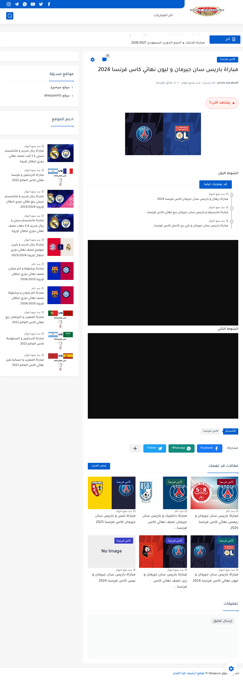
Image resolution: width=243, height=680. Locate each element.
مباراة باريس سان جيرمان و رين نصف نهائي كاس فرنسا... (165, 581)
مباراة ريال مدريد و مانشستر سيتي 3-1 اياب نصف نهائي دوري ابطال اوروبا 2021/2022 (24, 157)
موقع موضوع (60, 87)
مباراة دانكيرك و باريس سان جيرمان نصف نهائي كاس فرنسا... (164, 522)
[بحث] (9, 15)
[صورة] (60, 153)
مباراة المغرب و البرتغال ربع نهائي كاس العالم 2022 (24, 320)
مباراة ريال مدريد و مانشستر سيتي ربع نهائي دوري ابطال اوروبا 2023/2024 (24, 202)
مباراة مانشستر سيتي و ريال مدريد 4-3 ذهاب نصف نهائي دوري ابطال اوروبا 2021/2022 (26, 227)
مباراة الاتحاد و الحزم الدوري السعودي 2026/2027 (168, 39)
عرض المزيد (99, 466)
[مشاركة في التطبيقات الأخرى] (135, 448)
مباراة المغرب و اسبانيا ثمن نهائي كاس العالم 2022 (25, 363)
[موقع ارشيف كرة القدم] (207, 11)
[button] (209, 448)
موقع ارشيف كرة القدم (189, 673)
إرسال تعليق (222, 621)
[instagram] (8, 4)
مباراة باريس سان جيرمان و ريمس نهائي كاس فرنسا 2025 (216, 522)
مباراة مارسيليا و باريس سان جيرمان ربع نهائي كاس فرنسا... (186, 212)
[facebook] (49, 4)
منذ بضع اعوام (217, 194)
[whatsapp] (25, 4)
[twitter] (41, 4)
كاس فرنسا (227, 59)
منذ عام (230, 511)
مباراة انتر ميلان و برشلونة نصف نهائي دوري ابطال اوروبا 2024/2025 (26, 299)
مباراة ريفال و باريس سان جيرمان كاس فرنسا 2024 (192, 199)
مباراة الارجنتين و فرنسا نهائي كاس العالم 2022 (27, 178)
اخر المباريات (163, 15)
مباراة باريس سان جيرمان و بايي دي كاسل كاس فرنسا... (189, 226)
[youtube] (33, 4)
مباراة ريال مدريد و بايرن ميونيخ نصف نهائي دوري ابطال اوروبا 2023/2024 (27, 250)
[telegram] (16, 4)
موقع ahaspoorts (57, 95)
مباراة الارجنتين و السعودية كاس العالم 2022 (25, 341)
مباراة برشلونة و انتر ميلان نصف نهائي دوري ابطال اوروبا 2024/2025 (26, 274)
